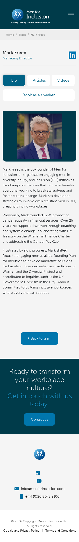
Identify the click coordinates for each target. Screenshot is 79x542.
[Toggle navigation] (71, 14)
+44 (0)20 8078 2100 (41, 496)
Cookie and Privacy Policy (21, 531)
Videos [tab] (63, 80)
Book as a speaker (39, 95)
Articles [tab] (39, 80)
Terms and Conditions (60, 531)
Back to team (41, 338)
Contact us (39, 419)
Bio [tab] (14, 80)
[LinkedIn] (72, 55)
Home (10, 34)
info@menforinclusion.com (42, 489)
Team (22, 34)
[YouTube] (39, 481)
